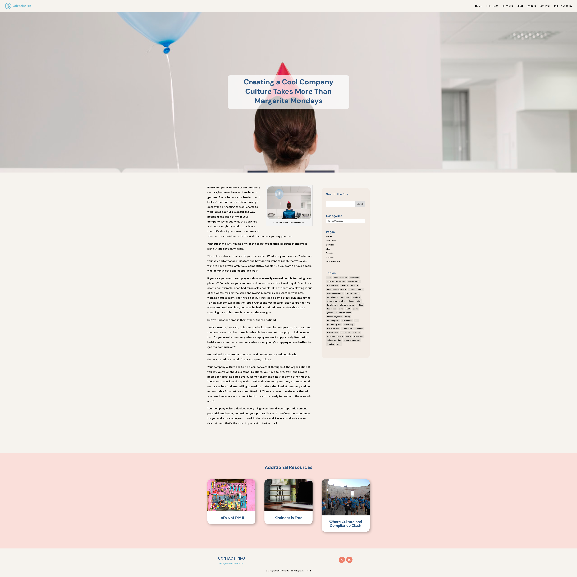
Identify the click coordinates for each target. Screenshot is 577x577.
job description (334, 324)
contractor (345, 297)
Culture (356, 297)
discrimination (354, 301)
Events (531, 6)
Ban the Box (332, 285)
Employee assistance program (340, 305)
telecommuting (334, 340)
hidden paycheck (334, 316)
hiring (347, 316)
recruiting (345, 332)
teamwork (358, 336)
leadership (349, 324)
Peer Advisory (563, 6)
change (354, 285)
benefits (344, 285)
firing (341, 309)
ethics (360, 305)
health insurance (343, 313)
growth (330, 313)
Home (478, 6)
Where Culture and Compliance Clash (345, 524)
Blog (520, 6)
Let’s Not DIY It (231, 518)
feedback (331, 309)
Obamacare (347, 328)
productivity (332, 332)
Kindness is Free (288, 518)
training (330, 344)
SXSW (348, 336)
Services (507, 6)
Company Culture (335, 293)
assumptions (354, 281)
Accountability (340, 277)
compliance (332, 297)
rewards (356, 332)
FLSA (348, 309)
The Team (492, 6)
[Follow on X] (342, 560)
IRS (356, 320)
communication (356, 289)
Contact (545, 6)
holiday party (333, 320)
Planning (359, 328)
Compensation (352, 293)
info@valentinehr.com (231, 563)
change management (336, 289)
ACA (329, 277)
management (333, 328)
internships (347, 320)
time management (352, 340)
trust (339, 344)
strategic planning (335, 336)
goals (355, 309)
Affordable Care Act (336, 281)
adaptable (354, 277)
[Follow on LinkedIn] (349, 560)
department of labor (336, 301)
